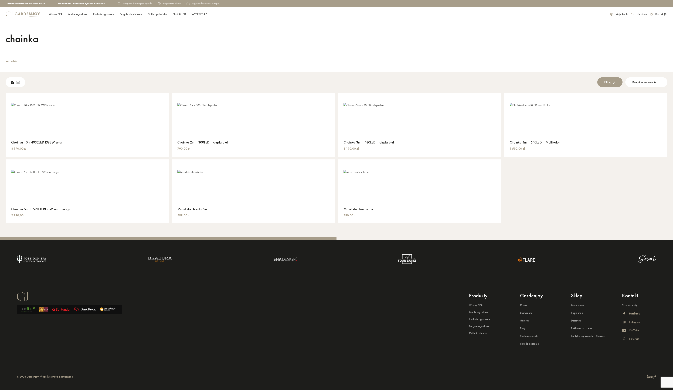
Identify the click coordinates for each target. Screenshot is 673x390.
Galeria (524, 320)
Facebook (634, 313)
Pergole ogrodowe (479, 326)
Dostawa (576, 320)
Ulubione (642, 14)
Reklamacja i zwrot (581, 328)
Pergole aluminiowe (131, 14)
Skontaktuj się (629, 305)
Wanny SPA (56, 14)
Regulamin (577, 312)
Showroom (526, 312)
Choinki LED (179, 14)
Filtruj (607, 82)
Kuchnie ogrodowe (103, 14)
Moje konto (622, 14)
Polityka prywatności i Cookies (588, 336)
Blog (522, 328)
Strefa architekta (529, 336)
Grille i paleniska (157, 14)
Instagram (634, 322)
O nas (523, 305)
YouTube (634, 330)
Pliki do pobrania (529, 343)
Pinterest (634, 338)
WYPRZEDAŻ (199, 14)
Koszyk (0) (661, 14)
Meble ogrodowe (77, 14)
